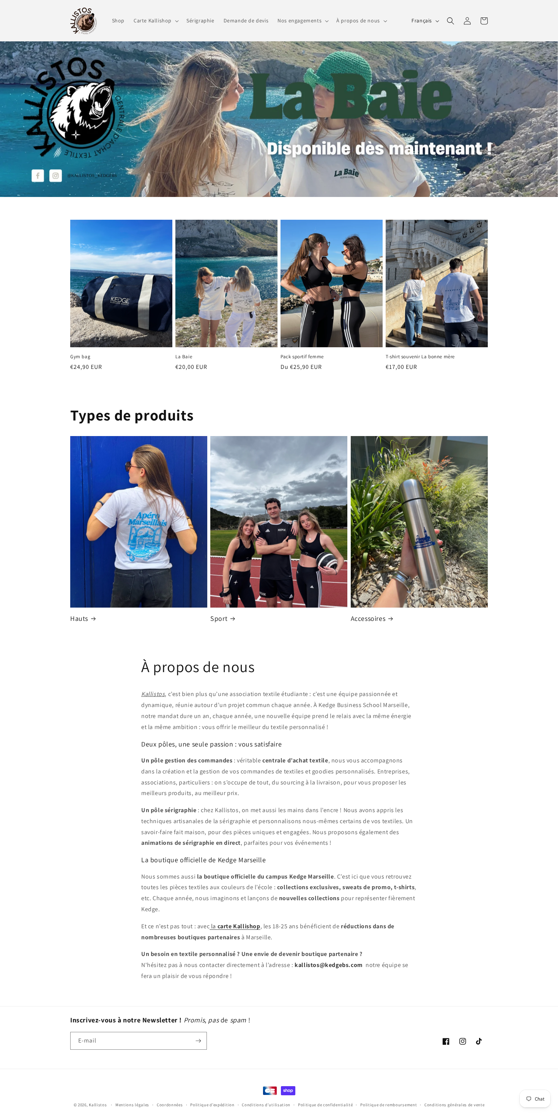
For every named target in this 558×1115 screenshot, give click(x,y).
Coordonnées (170, 1104)
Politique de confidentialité (325, 1104)
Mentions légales (132, 1104)
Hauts (79, 618)
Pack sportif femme (302, 357)
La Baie (183, 357)
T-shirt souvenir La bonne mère (420, 357)
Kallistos (98, 1104)
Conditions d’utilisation (266, 1104)
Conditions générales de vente (454, 1104)
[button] (155, 20)
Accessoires (368, 618)
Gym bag (80, 357)
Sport (218, 618)
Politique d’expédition (212, 1104)
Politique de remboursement (388, 1104)
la (235, 926)
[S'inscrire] (198, 1041)
